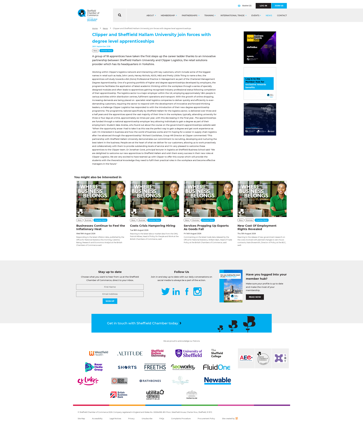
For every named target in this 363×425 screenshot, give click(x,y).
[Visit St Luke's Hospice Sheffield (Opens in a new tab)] (88, 381)
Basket (246, 6)
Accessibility (97, 418)
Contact (282, 15)
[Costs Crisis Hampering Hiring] (154, 199)
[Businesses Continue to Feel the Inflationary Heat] (100, 199)
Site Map (81, 418)
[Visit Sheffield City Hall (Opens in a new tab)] (191, 395)
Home (95, 28)
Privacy (131, 418)
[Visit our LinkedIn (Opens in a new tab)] (176, 291)
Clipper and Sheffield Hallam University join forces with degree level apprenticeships (152, 28)
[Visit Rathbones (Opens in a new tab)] (150, 381)
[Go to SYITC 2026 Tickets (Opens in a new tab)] (260, 119)
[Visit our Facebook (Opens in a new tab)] (186, 291)
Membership (168, 15)
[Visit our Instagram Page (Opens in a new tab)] (197, 291)
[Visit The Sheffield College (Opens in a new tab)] (217, 353)
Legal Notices (115, 418)
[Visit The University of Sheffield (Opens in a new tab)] (188, 353)
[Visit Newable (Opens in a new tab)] (217, 381)
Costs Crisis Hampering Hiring (152, 225)
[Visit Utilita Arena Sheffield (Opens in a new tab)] (155, 395)
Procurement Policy (206, 418)
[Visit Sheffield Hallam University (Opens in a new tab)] (158, 353)
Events (255, 15)
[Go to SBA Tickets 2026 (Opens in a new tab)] (260, 47)
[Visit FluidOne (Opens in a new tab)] (216, 367)
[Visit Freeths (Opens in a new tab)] (155, 367)
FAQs (161, 418)
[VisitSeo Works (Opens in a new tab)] (183, 367)
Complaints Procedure (181, 418)
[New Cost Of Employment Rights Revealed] (262, 199)
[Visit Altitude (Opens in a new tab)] (130, 353)
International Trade (232, 15)
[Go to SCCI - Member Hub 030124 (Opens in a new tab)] (260, 83)
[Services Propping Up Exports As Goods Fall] (208, 199)
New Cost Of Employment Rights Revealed (257, 227)
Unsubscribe (147, 418)
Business (88, 220)
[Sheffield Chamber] (88, 15)
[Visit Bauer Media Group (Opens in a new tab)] (94, 367)
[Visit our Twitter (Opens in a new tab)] (165, 291)
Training (209, 15)
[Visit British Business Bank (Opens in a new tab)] (119, 395)
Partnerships (190, 15)
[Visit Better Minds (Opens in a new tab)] (181, 381)
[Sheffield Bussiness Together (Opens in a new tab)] (280, 358)
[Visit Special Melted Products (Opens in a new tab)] (119, 381)
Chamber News (106, 51)
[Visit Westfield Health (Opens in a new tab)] (98, 353)
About (150, 15)
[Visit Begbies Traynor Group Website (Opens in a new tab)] (263, 358)
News (269, 15)
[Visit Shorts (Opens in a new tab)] (127, 367)
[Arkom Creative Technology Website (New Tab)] (236, 418)
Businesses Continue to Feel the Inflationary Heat (100, 227)
